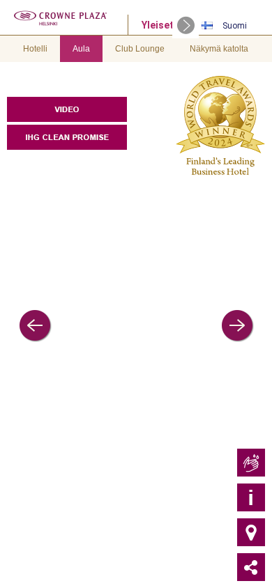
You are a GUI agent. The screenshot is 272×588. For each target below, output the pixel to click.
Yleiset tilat (168, 25)
